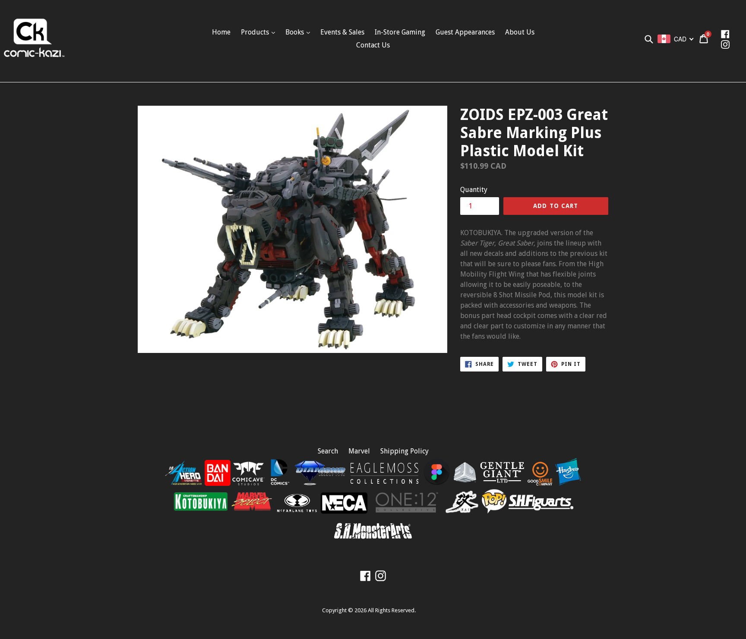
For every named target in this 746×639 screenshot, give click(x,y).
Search (328, 451)
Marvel (359, 451)
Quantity (473, 190)
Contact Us (373, 45)
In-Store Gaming (400, 32)
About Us (519, 32)
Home (221, 32)
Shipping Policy (404, 451)
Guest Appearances (465, 32)
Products (256, 32)
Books (295, 32)
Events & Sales (342, 32)
